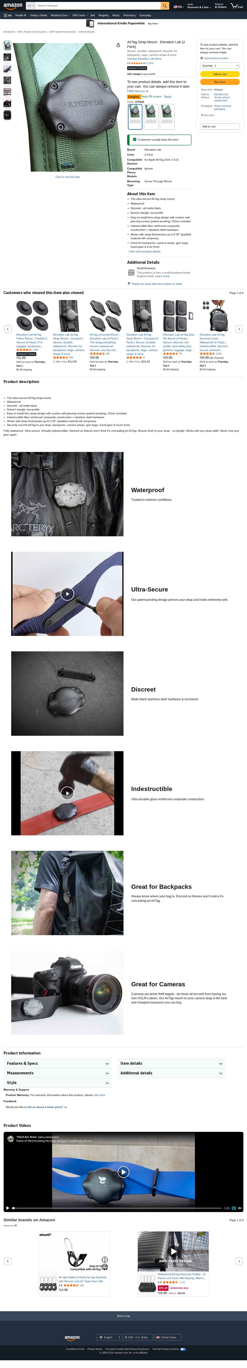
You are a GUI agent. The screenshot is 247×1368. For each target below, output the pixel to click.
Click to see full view (68, 176)
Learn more (162, 276)
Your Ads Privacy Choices (165, 1349)
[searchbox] (98, 5)
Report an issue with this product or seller (157, 283)
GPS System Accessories (63, 32)
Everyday (145, 15)
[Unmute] (240, 1208)
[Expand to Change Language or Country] (183, 7)
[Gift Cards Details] (86, 15)
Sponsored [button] (8, 1225)
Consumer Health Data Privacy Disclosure (127, 1349)
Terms (167, 96)
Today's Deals (38, 15)
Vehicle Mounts (87, 32)
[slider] (117, 1208)
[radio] (7, 45)
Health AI (20, 15)
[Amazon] (13, 6)
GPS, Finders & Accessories (32, 32)
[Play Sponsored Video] (173, 1251)
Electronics (9, 32)
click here (99, 1095)
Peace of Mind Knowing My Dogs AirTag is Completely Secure (53, 1140)
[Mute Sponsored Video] (105, 1267)
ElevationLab (221, 94)
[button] (7, 15)
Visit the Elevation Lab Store (144, 58)
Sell (92, 15)
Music (116, 15)
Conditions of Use (75, 1349)
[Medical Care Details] (69, 15)
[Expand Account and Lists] (210, 7)
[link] (32, 340)
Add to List (208, 126)
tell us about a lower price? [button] (45, 1107)
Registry (104, 15)
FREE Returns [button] (136, 91)
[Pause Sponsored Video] (105, 1260)
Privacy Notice (94, 1349)
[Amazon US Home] (72, 1339)
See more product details (145, 251)
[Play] (7, 1208)
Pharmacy (130, 15)
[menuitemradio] (234, 1208)
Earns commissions (48, 1136)
